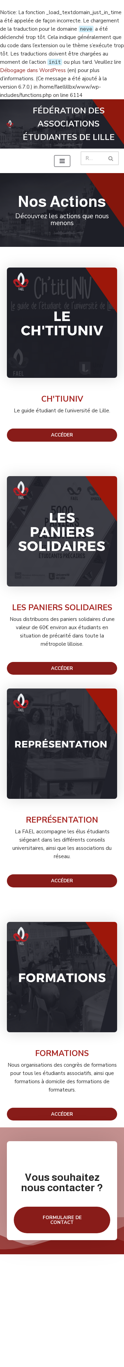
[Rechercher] (111, 158)
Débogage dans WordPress (33, 70)
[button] (110, 158)
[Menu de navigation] (62, 161)
